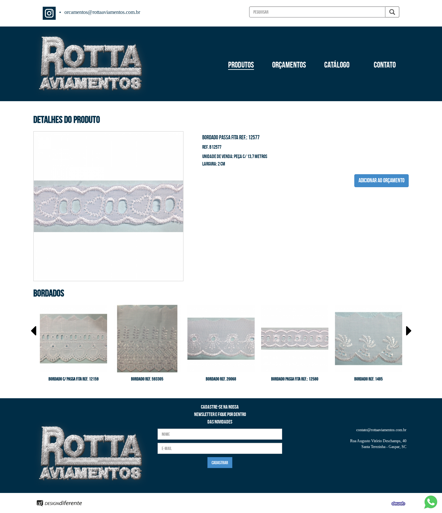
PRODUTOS (241, 64)
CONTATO (385, 64)
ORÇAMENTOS (289, 64)
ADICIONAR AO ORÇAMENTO (381, 180)
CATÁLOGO (336, 64)
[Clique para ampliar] (108, 205)
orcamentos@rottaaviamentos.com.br (102, 12)
